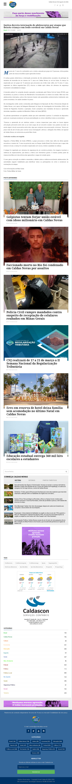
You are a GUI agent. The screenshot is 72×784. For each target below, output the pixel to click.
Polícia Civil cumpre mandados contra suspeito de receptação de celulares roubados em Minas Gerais (34, 315)
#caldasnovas (8, 563)
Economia (35, 645)
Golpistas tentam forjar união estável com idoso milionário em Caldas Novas (34, 218)
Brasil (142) (12, 741)
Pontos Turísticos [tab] (50, 480)
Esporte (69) (13, 745)
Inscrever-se (36, 772)
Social (35, 689)
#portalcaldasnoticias (37, 567)
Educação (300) (57, 741)
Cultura (35, 641)
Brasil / (6, 30)
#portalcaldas (24, 567)
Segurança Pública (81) (48, 749)
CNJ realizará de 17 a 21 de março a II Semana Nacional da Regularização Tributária (33, 363)
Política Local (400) (11, 749)
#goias (43, 563)
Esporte (35, 653)
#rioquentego (59, 567)
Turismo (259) (35, 753)
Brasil (35, 633)
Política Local (35, 673)
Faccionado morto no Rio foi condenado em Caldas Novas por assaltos (34, 266)
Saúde (35, 681)
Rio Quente (35, 677)
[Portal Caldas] (12, 4)
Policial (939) (47, 745)
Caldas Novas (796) (23, 741)
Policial (35, 665)
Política (35, 669)
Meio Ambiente (35, 661)
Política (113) (57, 745)
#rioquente (49, 567)
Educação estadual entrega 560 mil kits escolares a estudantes (34, 457)
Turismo (35, 693)
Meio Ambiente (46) (34, 745)
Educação (35, 649)
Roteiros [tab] (32, 480)
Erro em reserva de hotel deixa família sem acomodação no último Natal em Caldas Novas (34, 411)
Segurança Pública (35, 685)
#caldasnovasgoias (20, 563)
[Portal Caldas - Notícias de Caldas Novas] (36, 719)
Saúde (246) (35, 749)
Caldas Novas (35, 637)
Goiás (35, 657)
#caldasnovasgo (34, 563)
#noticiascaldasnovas (11, 567)
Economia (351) (46, 741)
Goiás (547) (23, 745)
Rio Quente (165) (24, 749)
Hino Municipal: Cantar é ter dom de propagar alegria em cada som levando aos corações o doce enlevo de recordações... (39, 506)
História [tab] (18, 480)
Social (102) (61, 749)
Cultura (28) (35, 741)
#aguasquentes (52, 563)
